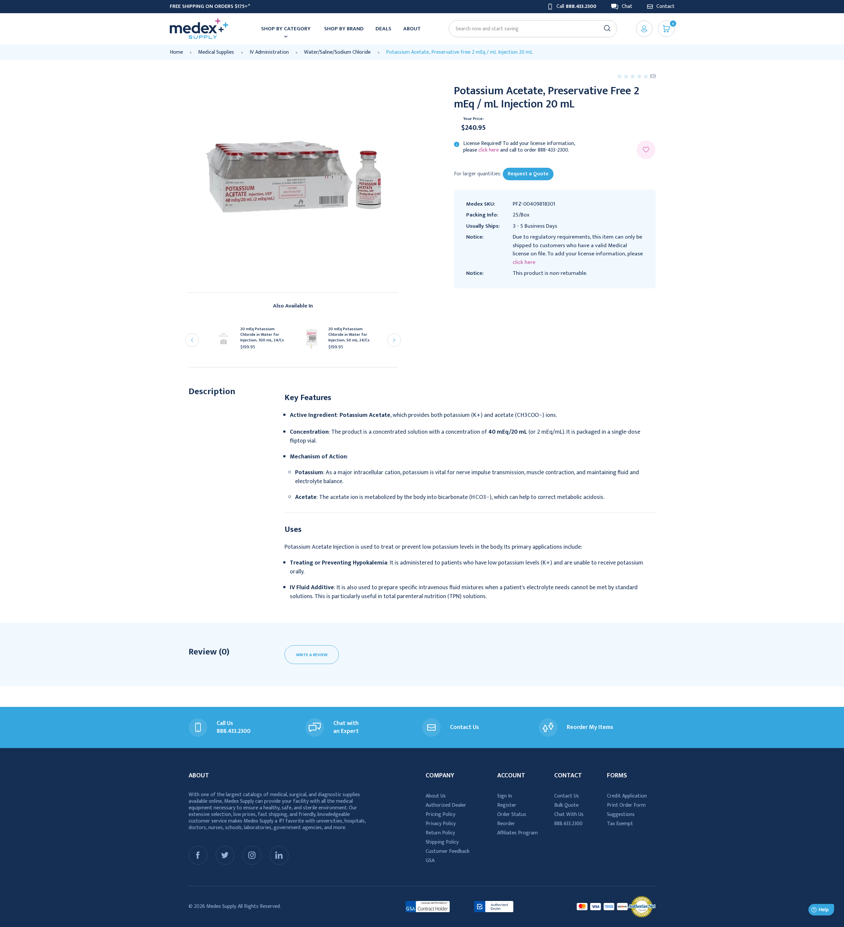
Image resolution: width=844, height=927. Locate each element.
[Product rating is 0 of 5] (633, 76)
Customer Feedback (447, 851)
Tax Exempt (620, 823)
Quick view (226, 340)
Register (506, 805)
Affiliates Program (517, 832)
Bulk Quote (566, 805)
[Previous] (192, 340)
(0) (653, 76)
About (412, 28)
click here (488, 150)
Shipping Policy (442, 842)
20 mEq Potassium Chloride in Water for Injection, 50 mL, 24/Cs (349, 334)
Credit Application (627, 796)
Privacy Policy (441, 823)
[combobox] (530, 29)
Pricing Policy (440, 814)
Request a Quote (528, 173)
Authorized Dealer (446, 805)
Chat (627, 7)
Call (576, 7)
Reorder (506, 823)
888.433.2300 (568, 823)
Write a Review (311, 654)
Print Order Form (626, 805)
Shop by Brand (344, 28)
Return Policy (440, 832)
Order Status (511, 814)
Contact (665, 7)
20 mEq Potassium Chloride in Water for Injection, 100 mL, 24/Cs (262, 334)
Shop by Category (286, 28)
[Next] (394, 340)
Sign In (504, 796)
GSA (430, 860)
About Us (436, 796)
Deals (383, 28)
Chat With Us (569, 814)
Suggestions (621, 814)
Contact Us (566, 796)
